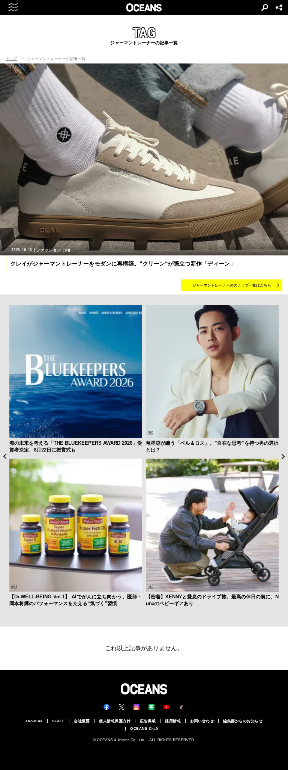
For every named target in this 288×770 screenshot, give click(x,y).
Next (283, 456)
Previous (4, 456)
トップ (11, 58)
